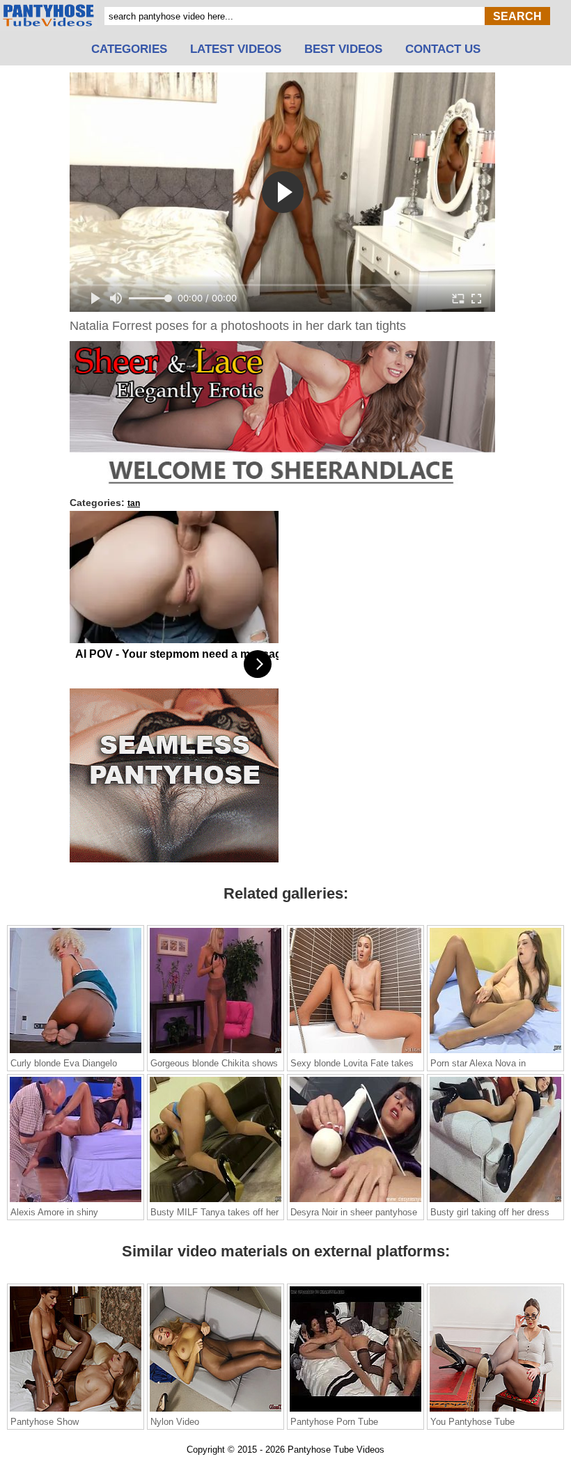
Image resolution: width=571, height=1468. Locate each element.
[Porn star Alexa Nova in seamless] (495, 1052)
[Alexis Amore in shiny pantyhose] (75, 1201)
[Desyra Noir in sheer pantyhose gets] (355, 1201)
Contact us (442, 49)
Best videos (343, 49)
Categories (129, 49)
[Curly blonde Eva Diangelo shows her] (75, 1052)
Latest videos (235, 49)
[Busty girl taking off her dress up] (495, 1201)
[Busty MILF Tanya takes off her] (215, 1201)
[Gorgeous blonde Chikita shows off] (215, 1052)
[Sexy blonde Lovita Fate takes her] (355, 1052)
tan (133, 503)
